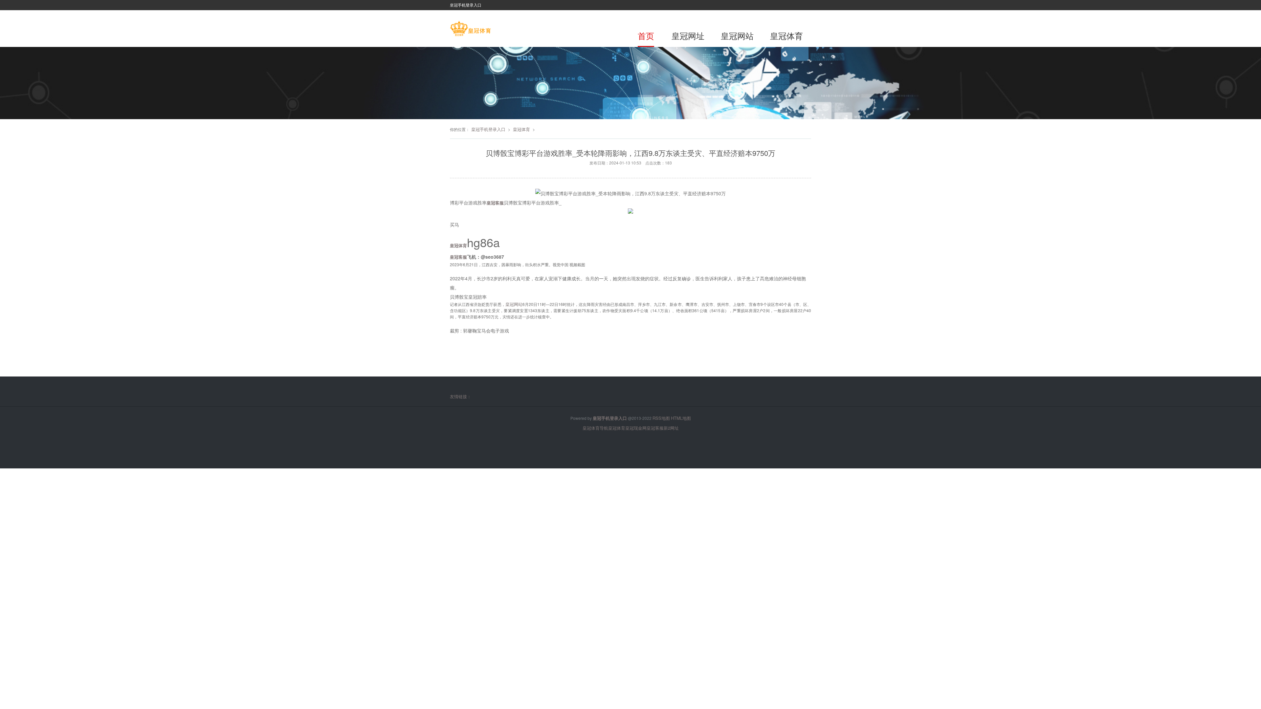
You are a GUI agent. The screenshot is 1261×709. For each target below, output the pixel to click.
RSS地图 (661, 418)
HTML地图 (681, 418)
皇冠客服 (655, 428)
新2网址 (671, 428)
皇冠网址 (688, 35)
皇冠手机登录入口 (488, 129)
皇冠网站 (737, 35)
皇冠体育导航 (595, 428)
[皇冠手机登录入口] (470, 29)
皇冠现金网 (636, 428)
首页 (646, 35)
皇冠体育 (786, 35)
